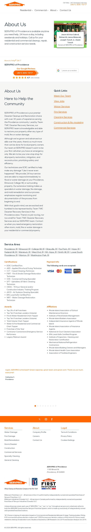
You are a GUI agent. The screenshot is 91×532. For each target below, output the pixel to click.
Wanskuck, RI (24, 252)
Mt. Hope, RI (51, 252)
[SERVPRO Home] (14, 4)
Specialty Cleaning (12, 456)
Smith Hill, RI (63, 252)
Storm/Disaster (10, 444)
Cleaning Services (63, 117)
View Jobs (59, 101)
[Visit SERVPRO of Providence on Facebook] (51, 419)
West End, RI (38, 252)
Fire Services (60, 111)
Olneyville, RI (51, 249)
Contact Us (65, 10)
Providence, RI (10, 249)
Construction (9, 448)
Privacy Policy (66, 436)
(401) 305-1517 (78, 4)
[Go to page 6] (48, 406)
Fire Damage (9, 436)
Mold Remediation (11, 440)
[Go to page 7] (50, 406)
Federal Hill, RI (10, 252)
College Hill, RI (38, 249)
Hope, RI (75, 249)
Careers (36, 436)
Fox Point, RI (64, 249)
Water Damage (10, 432)
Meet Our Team (62, 95)
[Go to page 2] (38, 406)
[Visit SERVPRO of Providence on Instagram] (46, 419)
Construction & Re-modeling (68, 122)
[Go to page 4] (43, 406)
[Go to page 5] (45, 406)
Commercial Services (64, 127)
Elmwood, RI (24, 249)
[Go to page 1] (35, 406)
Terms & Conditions (68, 432)
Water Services (62, 106)
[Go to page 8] (53, 406)
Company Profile (39, 432)
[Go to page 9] (55, 406)
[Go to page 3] (40, 406)
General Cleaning (11, 460)
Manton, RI (24, 255)
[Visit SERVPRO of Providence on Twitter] (40, 419)
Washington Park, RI (40, 255)
